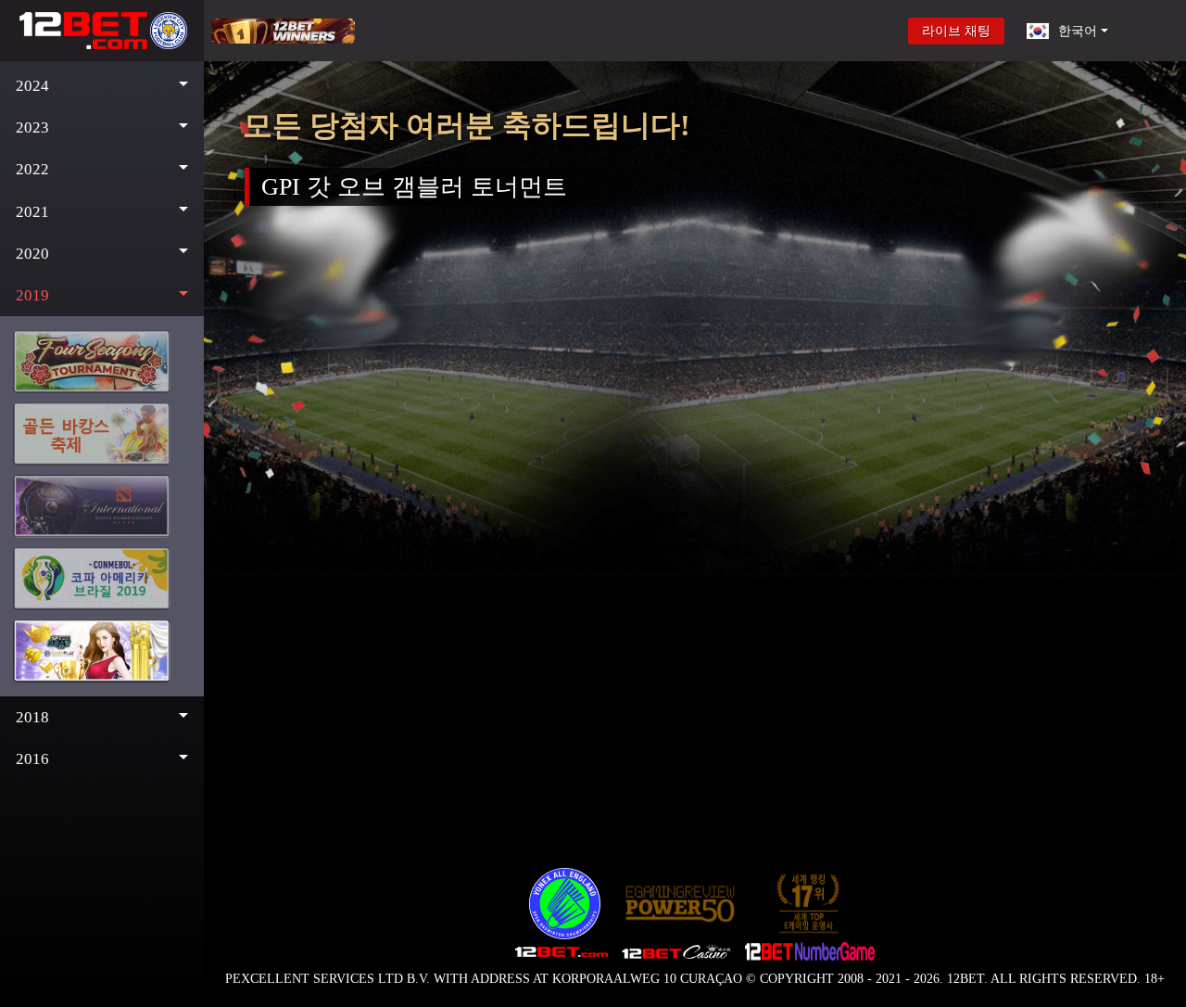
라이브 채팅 (956, 31)
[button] (102, 86)
